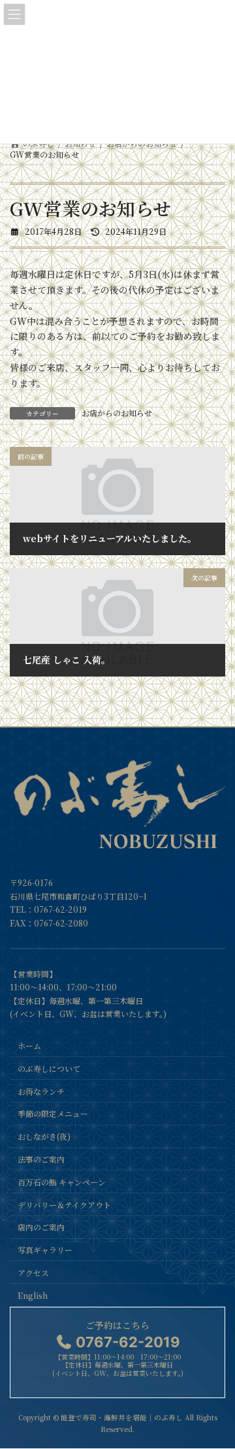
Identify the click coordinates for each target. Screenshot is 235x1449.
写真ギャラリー (45, 1249)
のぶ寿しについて (49, 1068)
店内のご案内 (41, 1227)
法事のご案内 (41, 1159)
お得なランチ (41, 1091)
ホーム (29, 1045)
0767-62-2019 (60, 909)
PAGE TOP (216, 1392)
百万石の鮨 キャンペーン (62, 1181)
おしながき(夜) (44, 1136)
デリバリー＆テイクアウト (64, 1204)
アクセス (33, 1272)
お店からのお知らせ (117, 412)
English (33, 1295)
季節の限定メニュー (53, 1114)
